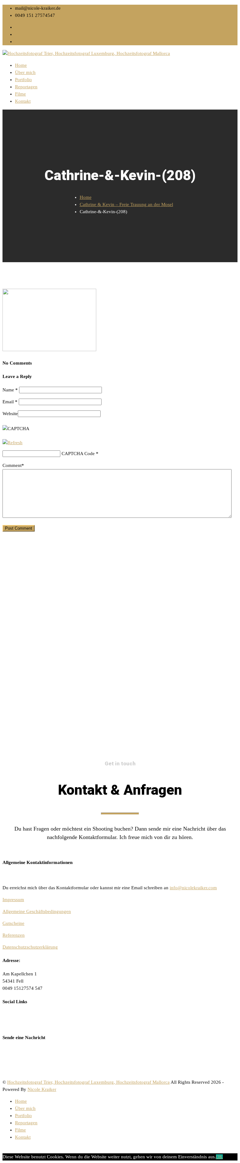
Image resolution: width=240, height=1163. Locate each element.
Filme (20, 93)
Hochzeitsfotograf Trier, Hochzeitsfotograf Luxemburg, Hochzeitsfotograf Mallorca (88, 1082)
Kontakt (23, 101)
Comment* (13, 465)
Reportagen (26, 86)
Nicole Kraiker (42, 1089)
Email (10, 401)
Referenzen (13, 935)
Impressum (13, 899)
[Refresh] (12, 442)
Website (10, 413)
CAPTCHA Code (78, 453)
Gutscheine (13, 923)
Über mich (25, 72)
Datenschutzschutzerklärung (30, 947)
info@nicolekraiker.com (193, 887)
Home (21, 65)
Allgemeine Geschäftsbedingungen (36, 911)
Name (10, 389)
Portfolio (23, 79)
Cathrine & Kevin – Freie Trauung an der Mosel (126, 204)
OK (219, 1156)
